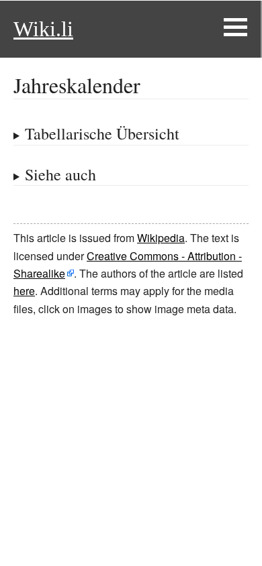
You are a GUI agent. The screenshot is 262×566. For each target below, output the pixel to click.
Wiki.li (43, 29)
